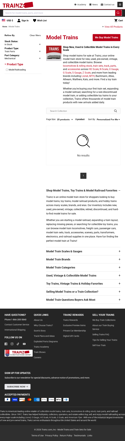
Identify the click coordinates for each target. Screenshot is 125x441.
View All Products (113, 26)
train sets (98, 65)
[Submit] (118, 13)
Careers (37, 357)
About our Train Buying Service (103, 327)
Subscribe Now (16, 386)
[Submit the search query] (115, 111)
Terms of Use (37, 435)
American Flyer (75, 417)
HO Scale (94, 69)
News (95, 4)
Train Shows (39, 352)
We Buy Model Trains (106, 37)
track (106, 65)
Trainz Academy (41, 347)
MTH (92, 76)
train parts (101, 411)
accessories (74, 69)
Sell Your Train (99, 345)
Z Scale (86, 72)
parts (113, 65)
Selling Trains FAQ (100, 334)
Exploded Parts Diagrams (46, 341)
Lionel (85, 76)
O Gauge (113, 69)
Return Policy (66, 435)
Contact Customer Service (17, 324)
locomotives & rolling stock (77, 65)
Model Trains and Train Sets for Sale (74, 429)
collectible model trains (50, 411)
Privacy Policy (51, 435)
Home (4, 27)
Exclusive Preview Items (74, 325)
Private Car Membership (74, 330)
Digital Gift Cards (71, 336)
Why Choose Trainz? (43, 325)
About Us (38, 320)
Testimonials (80, 435)
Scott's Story (40, 330)
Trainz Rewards (70, 320)
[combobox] (62, 13)
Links (89, 435)
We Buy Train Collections (103, 320)
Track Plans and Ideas (44, 336)
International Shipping (15, 330)
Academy (81, 4)
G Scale (67, 72)
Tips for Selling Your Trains (104, 340)
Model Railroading (17, 69)
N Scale (104, 69)
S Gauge (76, 72)
